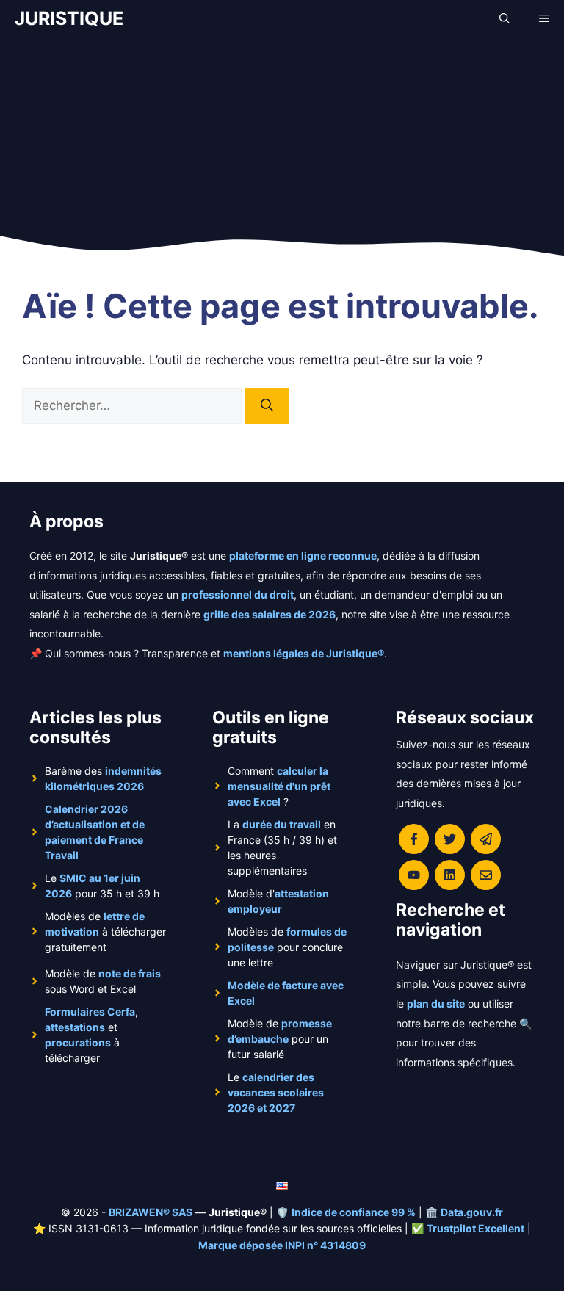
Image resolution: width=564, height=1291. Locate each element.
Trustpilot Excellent (475, 1228)
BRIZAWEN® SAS (150, 1212)
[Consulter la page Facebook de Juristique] (414, 839)
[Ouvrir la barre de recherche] (504, 18)
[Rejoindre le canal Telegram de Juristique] (486, 839)
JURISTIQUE (69, 18)
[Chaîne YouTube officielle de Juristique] (414, 875)
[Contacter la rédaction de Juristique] (486, 875)
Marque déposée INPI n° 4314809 (282, 1245)
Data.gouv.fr (472, 1212)
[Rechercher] (267, 406)
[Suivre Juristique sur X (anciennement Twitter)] (450, 839)
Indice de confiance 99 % (354, 1212)
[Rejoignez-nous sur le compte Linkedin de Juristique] (450, 875)
